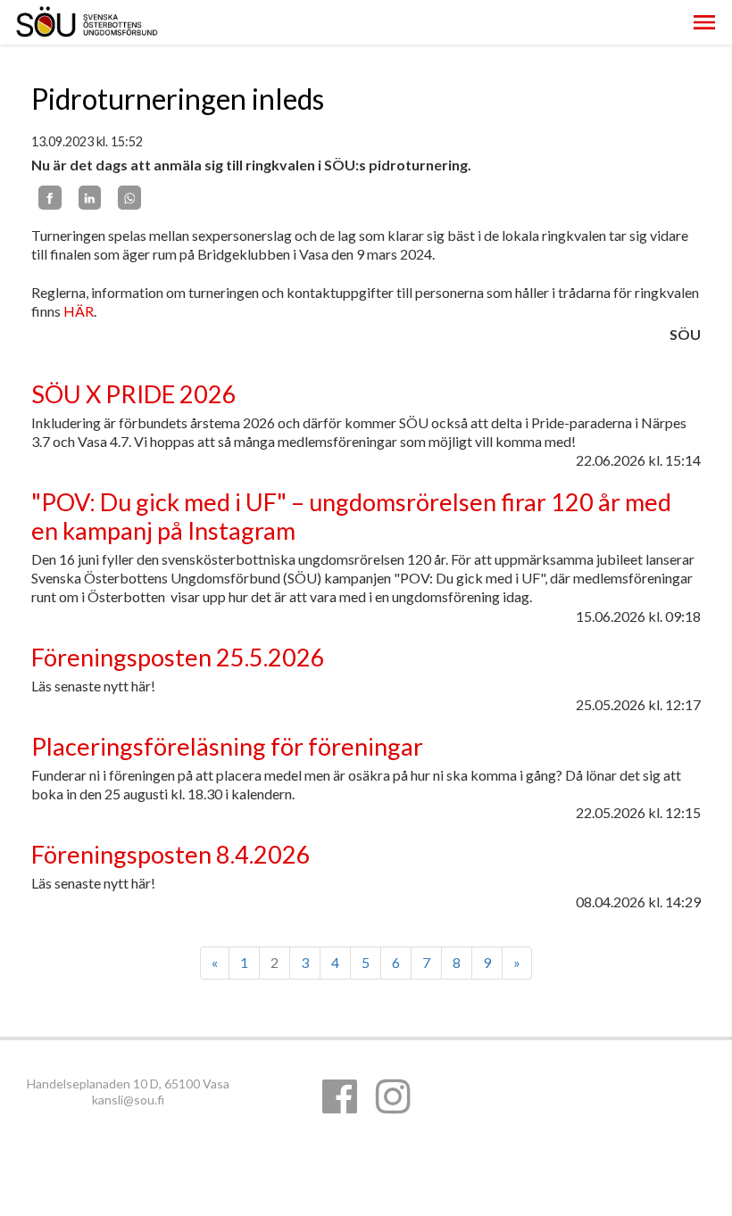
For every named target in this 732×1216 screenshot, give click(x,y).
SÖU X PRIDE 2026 (134, 394)
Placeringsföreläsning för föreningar (227, 746)
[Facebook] (50, 197)
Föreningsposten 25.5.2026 (178, 657)
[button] (704, 22)
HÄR (78, 310)
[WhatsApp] (129, 197)
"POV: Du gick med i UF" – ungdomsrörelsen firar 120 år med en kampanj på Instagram (351, 516)
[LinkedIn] (90, 197)
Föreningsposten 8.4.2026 (171, 854)
